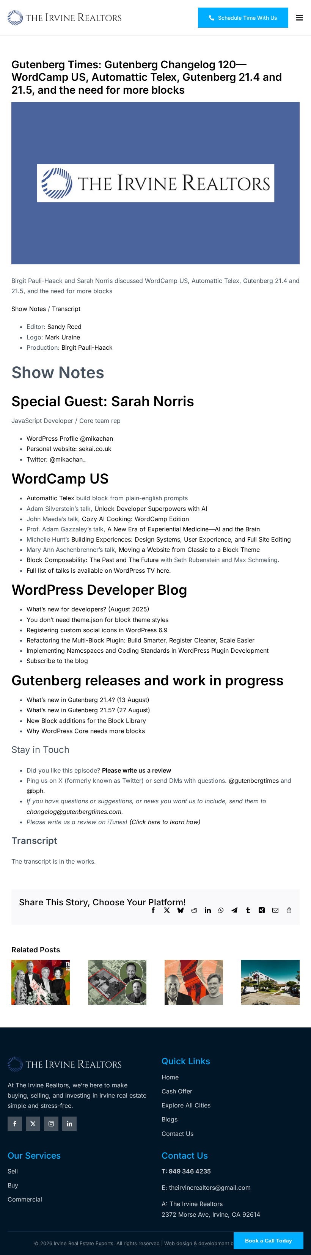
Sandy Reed (64, 326)
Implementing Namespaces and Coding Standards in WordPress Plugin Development (148, 650)
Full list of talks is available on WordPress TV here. (99, 570)
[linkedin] (69, 1124)
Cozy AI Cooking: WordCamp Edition (134, 519)
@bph (35, 791)
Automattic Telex (51, 498)
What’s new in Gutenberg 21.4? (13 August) (88, 700)
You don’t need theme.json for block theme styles (97, 620)
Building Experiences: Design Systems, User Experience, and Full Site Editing (181, 539)
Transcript (66, 309)
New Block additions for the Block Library (86, 720)
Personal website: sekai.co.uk (69, 448)
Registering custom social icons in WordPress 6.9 (97, 630)
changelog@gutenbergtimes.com (74, 811)
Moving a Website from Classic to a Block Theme (189, 549)
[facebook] (15, 1124)
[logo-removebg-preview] (64, 1059)
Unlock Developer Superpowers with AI (150, 508)
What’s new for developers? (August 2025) (88, 609)
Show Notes (28, 309)
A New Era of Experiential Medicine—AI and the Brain (183, 529)
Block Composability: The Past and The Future (93, 560)
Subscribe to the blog (57, 660)
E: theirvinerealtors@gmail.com (206, 1187)
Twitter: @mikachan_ (56, 459)
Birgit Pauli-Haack (87, 347)
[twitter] (33, 1124)
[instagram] (51, 1124)
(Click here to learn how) (165, 822)
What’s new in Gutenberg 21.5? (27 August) (88, 710)
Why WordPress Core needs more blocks (86, 731)
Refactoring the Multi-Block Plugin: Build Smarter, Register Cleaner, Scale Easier (140, 640)
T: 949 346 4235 (186, 1171)
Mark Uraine (62, 337)
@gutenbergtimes (255, 780)
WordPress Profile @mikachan (70, 438)
